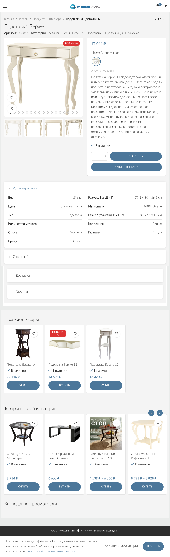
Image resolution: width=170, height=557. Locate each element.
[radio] (96, 61)
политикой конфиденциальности (51, 551)
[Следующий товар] (164, 19)
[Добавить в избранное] (34, 333)
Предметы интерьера (47, 19)
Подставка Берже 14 (21, 364)
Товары (23, 19)
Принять (153, 546)
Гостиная (53, 33)
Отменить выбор (104, 71)
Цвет (95, 52)
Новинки (78, 33)
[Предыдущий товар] (155, 19)
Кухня (66, 33)
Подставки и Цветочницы (83, 19)
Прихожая (132, 33)
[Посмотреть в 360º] (12, 97)
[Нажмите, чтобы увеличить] (12, 109)
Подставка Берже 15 (62, 364)
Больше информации (122, 546)
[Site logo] (85, 6)
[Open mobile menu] (5, 6)
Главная (9, 19)
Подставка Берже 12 (104, 364)
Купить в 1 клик (126, 167)
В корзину (135, 156)
